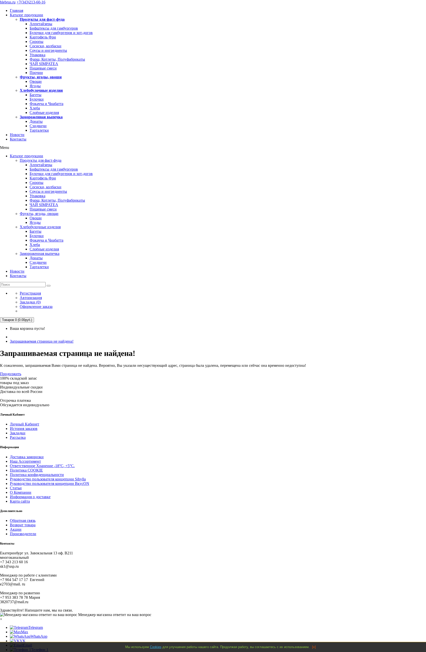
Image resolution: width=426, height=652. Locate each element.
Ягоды (35, 86)
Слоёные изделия (44, 112)
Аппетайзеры (41, 24)
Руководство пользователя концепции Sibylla (48, 479)
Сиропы (36, 41)
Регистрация (30, 293)
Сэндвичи (38, 126)
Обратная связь (23, 520)
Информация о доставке (30, 497)
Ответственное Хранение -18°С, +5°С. (42, 466)
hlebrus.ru (8, 2)
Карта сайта (20, 501)
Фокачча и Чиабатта (46, 104)
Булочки (37, 99)
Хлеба (35, 108)
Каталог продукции (26, 15)
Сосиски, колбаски (45, 46)
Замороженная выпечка (41, 117)
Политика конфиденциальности (37, 475)
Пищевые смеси (43, 68)
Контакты (18, 139)
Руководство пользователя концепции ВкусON (49, 483)
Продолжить (10, 374)
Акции (15, 529)
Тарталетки (39, 130)
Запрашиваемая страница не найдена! (41, 341)
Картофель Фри (43, 37)
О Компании (20, 492)
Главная (16, 10)
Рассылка (18, 437)
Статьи (16, 488)
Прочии (36, 72)
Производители (23, 534)
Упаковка (37, 55)
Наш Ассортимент (25, 461)
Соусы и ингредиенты (48, 50)
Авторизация (31, 298)
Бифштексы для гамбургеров (54, 28)
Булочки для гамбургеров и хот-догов (61, 33)
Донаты (36, 121)
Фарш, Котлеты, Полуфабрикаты (57, 59)
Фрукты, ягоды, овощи (41, 77)
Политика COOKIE (26, 470)
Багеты (35, 95)
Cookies (155, 647)
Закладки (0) (30, 302)
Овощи (36, 81)
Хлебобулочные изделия (41, 90)
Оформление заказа (36, 306)
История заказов (23, 428)
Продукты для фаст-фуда (42, 19)
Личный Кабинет (24, 424)
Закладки (17, 433)
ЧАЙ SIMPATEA (44, 64)
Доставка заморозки (27, 457)
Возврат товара (23, 525)
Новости (17, 135)
